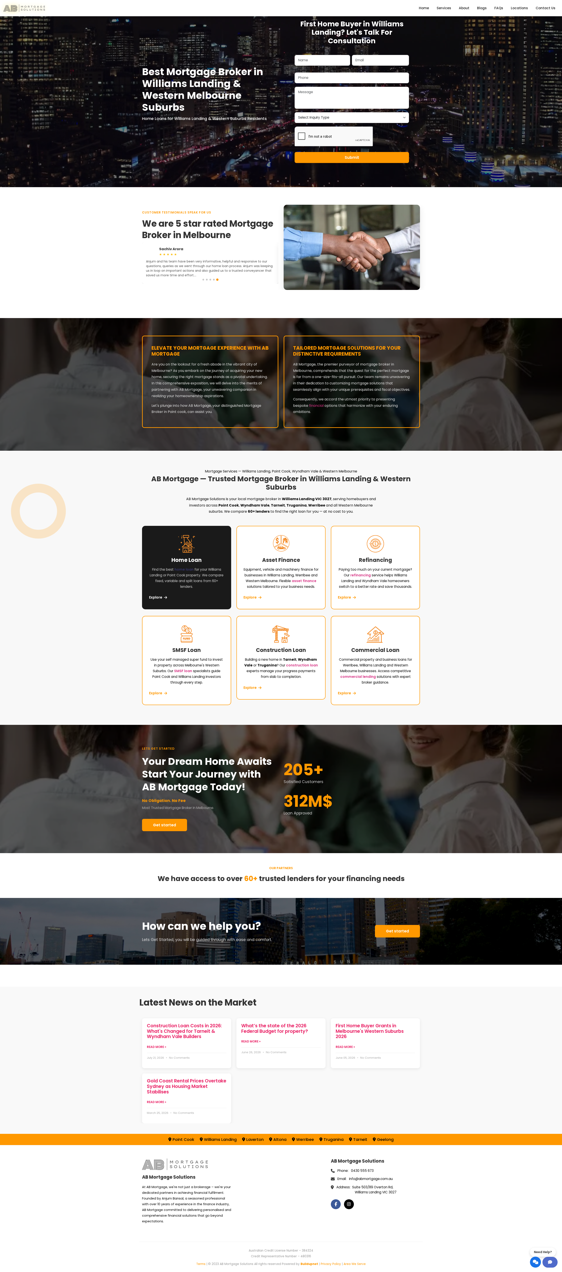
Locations (519, 8)
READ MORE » (156, 1047)
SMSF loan (183, 671)
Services (444, 8)
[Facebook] (336, 1204)
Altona (279, 1139)
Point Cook (182, 1139)
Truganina (333, 1139)
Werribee (304, 1139)
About (464, 8)
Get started (164, 825)
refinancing (360, 575)
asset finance (304, 581)
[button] (203, 279)
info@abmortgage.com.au (371, 1178)
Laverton (254, 1139)
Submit (352, 157)
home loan (184, 569)
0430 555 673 (362, 1170)
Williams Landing (220, 1139)
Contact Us (545, 8)
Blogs (482, 8)
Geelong (385, 1139)
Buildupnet (309, 1264)
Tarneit (359, 1139)
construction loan (302, 665)
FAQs (498, 8)
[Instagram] (349, 1204)
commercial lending (358, 676)
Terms (200, 1264)
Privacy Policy (331, 1264)
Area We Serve (355, 1264)
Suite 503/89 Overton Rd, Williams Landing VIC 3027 (374, 1189)
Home (424, 8)
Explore (155, 597)
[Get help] (550, 1262)
